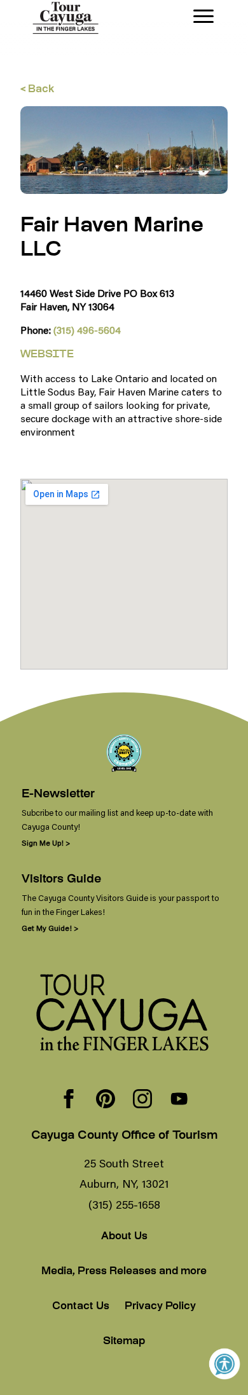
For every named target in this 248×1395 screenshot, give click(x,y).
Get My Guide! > (50, 928)
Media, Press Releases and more (124, 1272)
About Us (124, 1237)
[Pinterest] (105, 1100)
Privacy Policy (160, 1307)
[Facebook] (68, 1100)
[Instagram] (142, 1100)
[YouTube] (179, 1100)
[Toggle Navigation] (203, 16)
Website (47, 355)
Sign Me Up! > (46, 843)
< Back (37, 90)
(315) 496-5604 (87, 329)
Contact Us (80, 1307)
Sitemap (124, 1342)
